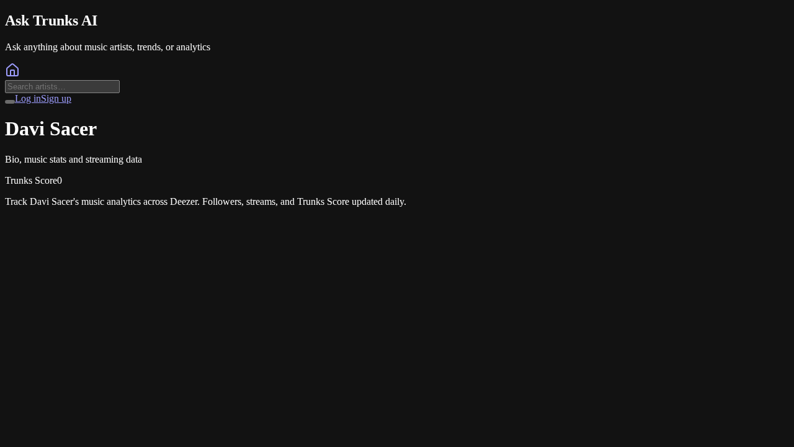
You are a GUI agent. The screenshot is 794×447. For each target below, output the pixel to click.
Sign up (56, 98)
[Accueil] (12, 74)
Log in (28, 98)
